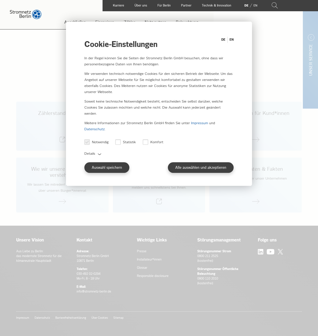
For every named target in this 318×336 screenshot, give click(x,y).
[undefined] (62, 185)
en (255, 5)
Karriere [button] (118, 5)
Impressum (22, 318)
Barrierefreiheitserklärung (70, 318)
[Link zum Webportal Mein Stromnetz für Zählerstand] (62, 126)
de (246, 5)
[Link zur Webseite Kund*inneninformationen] (255, 126)
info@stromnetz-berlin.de (94, 291)
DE (223, 40)
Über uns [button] (141, 5)
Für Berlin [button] (164, 5)
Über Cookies (100, 318)
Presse (141, 251)
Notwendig (100, 142)
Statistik (129, 142)
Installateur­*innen (149, 259)
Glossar (142, 268)
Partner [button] (186, 5)
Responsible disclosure (153, 276)
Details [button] (89, 154)
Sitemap (118, 318)
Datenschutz (42, 318)
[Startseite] (26, 18)
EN (232, 40)
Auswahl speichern (107, 168)
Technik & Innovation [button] (216, 5)
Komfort (156, 142)
